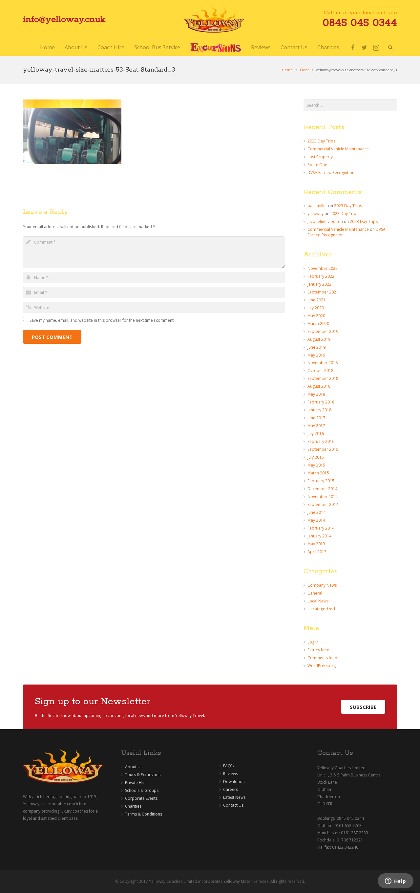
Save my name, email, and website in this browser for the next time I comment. (102, 320)
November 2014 (322, 496)
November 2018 (322, 362)
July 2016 (315, 433)
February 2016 (320, 441)
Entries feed (318, 650)
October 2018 (320, 370)
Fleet (304, 69)
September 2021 (322, 292)
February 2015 (320, 481)
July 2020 (315, 308)
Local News (317, 601)
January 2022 (319, 284)
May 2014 (316, 520)
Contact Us (233, 805)
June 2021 (316, 300)
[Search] (390, 47)
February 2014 (320, 528)
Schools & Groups (141, 790)
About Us (133, 767)
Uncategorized (321, 609)
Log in (313, 642)
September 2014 (322, 504)
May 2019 (316, 355)
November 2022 (322, 268)
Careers (230, 789)
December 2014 (322, 488)
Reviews (230, 773)
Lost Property (320, 157)
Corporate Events (141, 798)
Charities (133, 806)
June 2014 (316, 512)
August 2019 (318, 339)
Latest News (234, 797)
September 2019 (322, 331)
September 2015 (322, 449)
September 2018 (322, 378)
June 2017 (316, 418)
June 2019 (316, 347)
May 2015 (316, 465)
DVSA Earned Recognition (330, 172)
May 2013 (316, 544)
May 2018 (316, 394)
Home (287, 69)
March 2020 (318, 323)
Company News (322, 585)
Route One (317, 164)
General (314, 593)
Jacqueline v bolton (325, 221)
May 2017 (316, 425)
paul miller (317, 205)
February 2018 (320, 402)
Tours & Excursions (142, 774)
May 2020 (316, 315)
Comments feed (322, 658)
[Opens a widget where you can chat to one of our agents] (395, 881)
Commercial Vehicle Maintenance (338, 149)
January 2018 (319, 410)
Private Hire (136, 782)
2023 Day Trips (321, 141)
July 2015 (315, 457)
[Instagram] (376, 48)
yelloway (315, 213)
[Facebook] (353, 48)
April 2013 (316, 552)
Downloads (233, 781)
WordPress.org (321, 665)
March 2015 (318, 473)
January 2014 (319, 536)
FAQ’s (228, 766)
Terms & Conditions (143, 814)
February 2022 (320, 276)
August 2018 (318, 386)
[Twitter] (364, 48)
